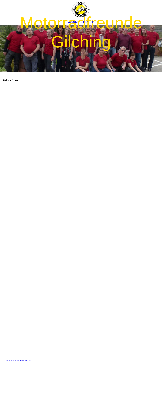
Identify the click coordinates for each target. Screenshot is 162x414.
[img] (81, 9)
